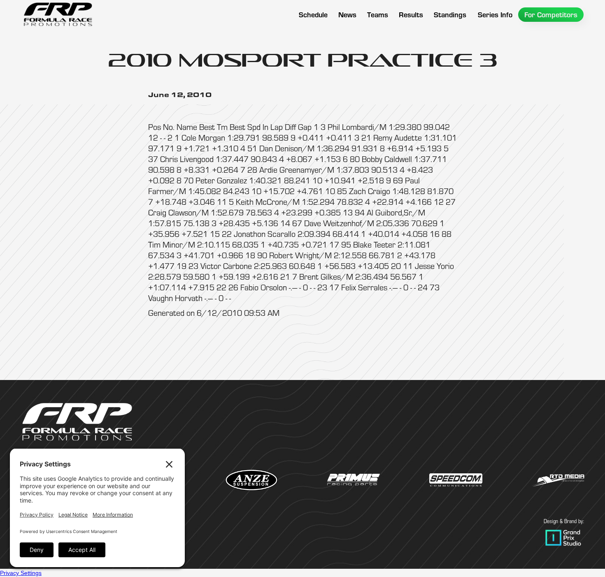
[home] (58, 14)
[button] (377, 14)
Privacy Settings (21, 573)
